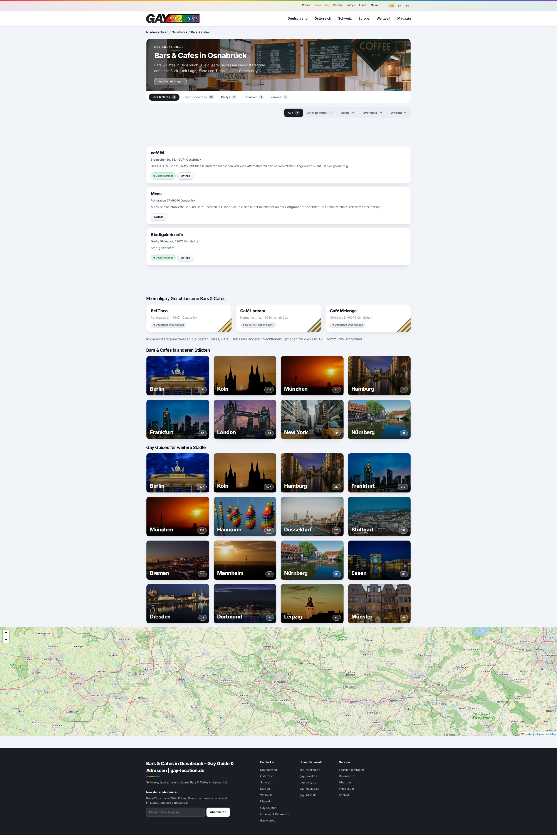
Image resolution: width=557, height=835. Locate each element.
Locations (322, 5)
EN (399, 5)
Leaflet (528, 734)
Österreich (322, 18)
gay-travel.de (308, 776)
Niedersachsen (157, 32)
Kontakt (344, 795)
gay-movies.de (309, 788)
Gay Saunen (268, 808)
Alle (293, 112)
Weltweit (383, 18)
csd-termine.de (310, 769)
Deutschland (297, 18)
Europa (364, 18)
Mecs (156, 193)
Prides (306, 5)
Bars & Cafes (200, 32)
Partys (350, 5)
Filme (362, 5)
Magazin (404, 18)
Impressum (346, 788)
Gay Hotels (267, 820)
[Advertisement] (534, 417)
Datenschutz (347, 776)
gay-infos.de (308, 795)
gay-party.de (308, 782)
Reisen (337, 5)
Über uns (345, 782)
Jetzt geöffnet (319, 112)
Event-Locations (198, 97)
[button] (6, 633)
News (375, 5)
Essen (347, 112)
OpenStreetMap (546, 734)
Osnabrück (180, 32)
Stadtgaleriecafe (167, 234)
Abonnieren (218, 812)
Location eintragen (170, 81)
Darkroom (252, 97)
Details (185, 176)
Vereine (278, 97)
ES (407, 5)
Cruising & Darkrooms (275, 814)
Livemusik (372, 112)
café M (157, 152)
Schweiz (345, 18)
